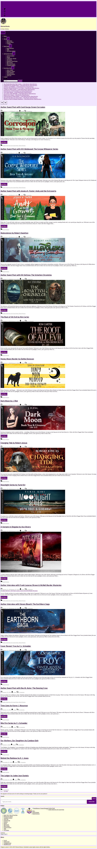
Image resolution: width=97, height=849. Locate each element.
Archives (3, 832)
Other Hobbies (10, 72)
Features (6, 822)
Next (6, 791)
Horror (8, 57)
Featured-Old (7, 820)
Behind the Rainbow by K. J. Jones (14, 758)
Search (2, 796)
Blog (33, 811)
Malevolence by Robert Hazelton (14, 233)
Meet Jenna (9, 40)
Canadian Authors (11, 65)
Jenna (22, 111)
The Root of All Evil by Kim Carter (15, 317)
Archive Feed (51, 808)
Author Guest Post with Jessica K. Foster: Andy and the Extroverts (28, 191)
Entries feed (6, 841)
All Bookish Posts (8, 53)
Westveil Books (5, 26)
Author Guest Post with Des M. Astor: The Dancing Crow (24, 688)
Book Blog (6, 46)
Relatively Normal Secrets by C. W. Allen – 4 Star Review (18, 88)
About (5, 39)
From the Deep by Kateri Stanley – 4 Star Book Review (17, 96)
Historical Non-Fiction (12, 61)
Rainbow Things (11, 71)
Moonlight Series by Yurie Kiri (13, 485)
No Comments (30, 321)
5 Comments (21, 692)
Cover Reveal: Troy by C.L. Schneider (16, 646)
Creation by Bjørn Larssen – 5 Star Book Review (15, 89)
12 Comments (21, 727)
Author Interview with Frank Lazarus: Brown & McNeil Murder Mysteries (31, 585)
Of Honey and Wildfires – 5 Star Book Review (15, 86)
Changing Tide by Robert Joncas (14, 443)
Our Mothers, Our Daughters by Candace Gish (19, 740)
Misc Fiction (10, 62)
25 (4, 791)
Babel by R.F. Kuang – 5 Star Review (13, 95)
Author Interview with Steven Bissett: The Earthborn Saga (25, 604)
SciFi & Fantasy (10, 55)
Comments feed (7, 843)
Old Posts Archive (11, 51)
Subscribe (92, 801)
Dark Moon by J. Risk (9, 401)
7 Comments (30, 447)
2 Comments (29, 111)
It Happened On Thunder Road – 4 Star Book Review (17, 85)
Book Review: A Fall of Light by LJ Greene (14, 91)
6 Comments (30, 363)
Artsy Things (10, 70)
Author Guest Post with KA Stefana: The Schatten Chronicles (26, 275)
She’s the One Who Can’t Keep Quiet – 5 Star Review (17, 97)
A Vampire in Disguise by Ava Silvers (16, 527)
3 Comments (28, 153)
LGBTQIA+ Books (11, 58)
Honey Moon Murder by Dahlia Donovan (17, 359)
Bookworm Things (8, 816)
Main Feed (6, 824)
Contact (5, 6)
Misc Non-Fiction (11, 64)
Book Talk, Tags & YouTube (10, 815)
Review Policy (7, 3)
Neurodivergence (11, 74)
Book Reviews (10, 48)
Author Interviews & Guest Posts (10, 145)
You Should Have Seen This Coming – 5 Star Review (16, 84)
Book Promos (22, 145)
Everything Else (7, 68)
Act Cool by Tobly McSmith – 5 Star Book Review (16, 93)
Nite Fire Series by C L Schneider (14, 723)
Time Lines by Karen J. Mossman (14, 705)
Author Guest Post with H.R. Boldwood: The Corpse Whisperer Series (29, 149)
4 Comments (30, 279)
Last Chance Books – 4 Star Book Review (14, 92)
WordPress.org (7, 844)
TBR (8, 49)
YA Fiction (9, 60)
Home (5, 2)
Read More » (4, 143)
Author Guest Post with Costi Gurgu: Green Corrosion (23, 107)
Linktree (6, 4)
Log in (5, 840)
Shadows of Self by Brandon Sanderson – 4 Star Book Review (19, 99)
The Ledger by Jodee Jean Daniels (15, 775)
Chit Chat (9, 75)
